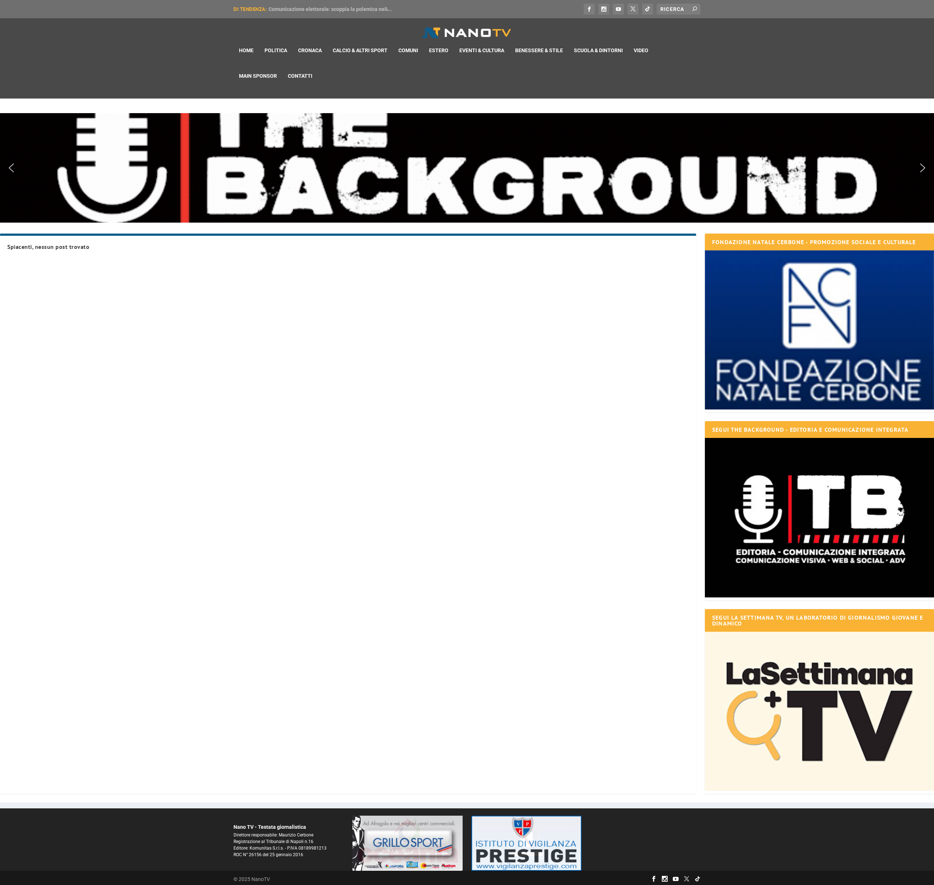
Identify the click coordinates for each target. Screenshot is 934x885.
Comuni (408, 50)
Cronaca (310, 50)
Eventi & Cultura (481, 50)
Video (641, 50)
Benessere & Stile (539, 50)
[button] (467, 168)
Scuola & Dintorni (598, 50)
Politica (276, 50)
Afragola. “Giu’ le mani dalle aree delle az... (319, 9)
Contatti (300, 76)
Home (246, 50)
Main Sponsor (258, 76)
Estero (438, 50)
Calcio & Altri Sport (360, 50)
